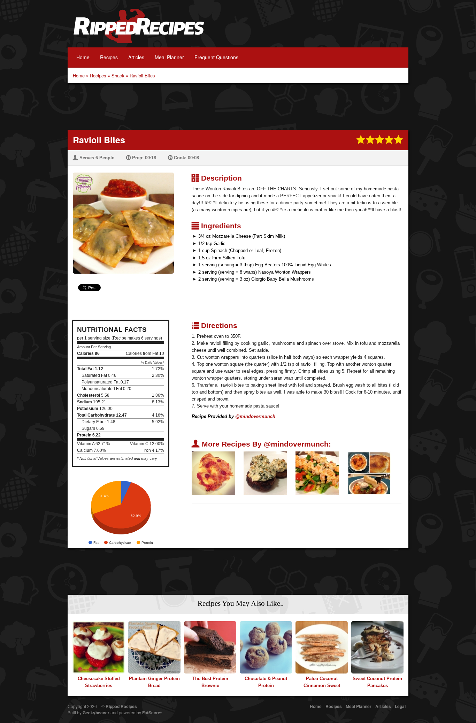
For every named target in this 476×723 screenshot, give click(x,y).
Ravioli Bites (142, 75)
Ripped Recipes (139, 30)
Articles (136, 57)
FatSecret (152, 712)
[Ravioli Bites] (121, 218)
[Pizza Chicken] (213, 472)
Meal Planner (169, 57)
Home (83, 57)
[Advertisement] (238, 106)
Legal (400, 706)
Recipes (109, 57)
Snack (118, 75)
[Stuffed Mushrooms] (265, 472)
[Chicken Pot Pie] (369, 472)
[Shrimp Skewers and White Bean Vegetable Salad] (317, 472)
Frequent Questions (216, 57)
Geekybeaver (96, 712)
